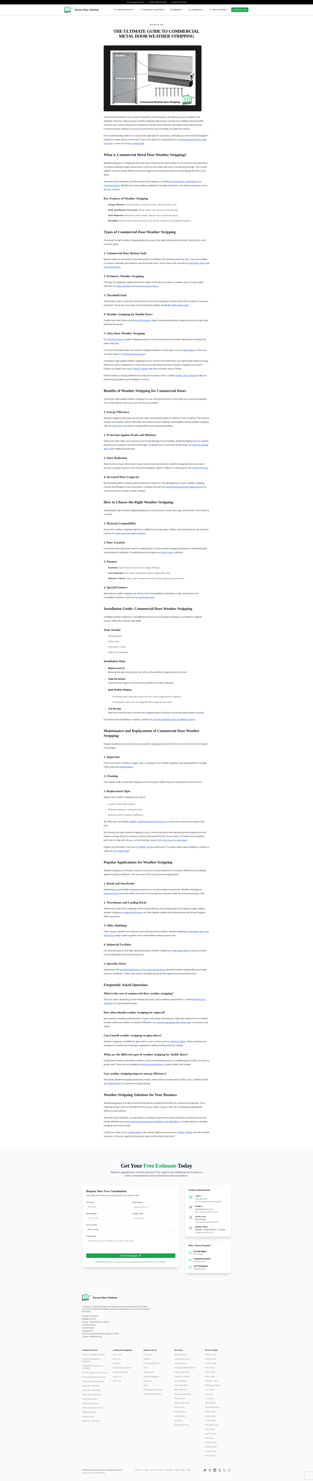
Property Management (151, 1376)
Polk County (209, 1438)
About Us (138, 1470)
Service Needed (91, 1225)
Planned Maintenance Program (92, 1408)
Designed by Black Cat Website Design (93, 1473)
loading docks (126, 767)
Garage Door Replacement (91, 1390)
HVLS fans (117, 426)
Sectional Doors (179, 1416)
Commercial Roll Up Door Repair (94, 1377)
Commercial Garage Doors (152, 10)
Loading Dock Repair (120, 1372)
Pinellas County (210, 1434)
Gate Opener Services (89, 1399)
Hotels (146, 1368)
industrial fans (114, 1083)
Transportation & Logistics (153, 1390)
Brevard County (210, 1359)
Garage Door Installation (90, 1386)
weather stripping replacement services (148, 821)
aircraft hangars (142, 320)
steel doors (191, 181)
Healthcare (147, 1359)
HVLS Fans (117, 1381)
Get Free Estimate (129, 1255)
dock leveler (167, 552)
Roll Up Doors (179, 1407)
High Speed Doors (180, 1390)
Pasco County (209, 1429)
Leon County (209, 1398)
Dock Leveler (117, 1354)
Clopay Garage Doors (181, 1372)
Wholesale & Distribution (152, 1394)
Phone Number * (92, 1214)
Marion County (210, 1403)
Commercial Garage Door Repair (93, 1354)
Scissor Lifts (117, 1376)
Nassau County (210, 1412)
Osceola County (210, 1420)
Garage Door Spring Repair (91, 1394)
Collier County (210, 1372)
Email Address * (138, 1202)
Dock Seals (117, 1363)
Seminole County (211, 1447)
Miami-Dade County (212, 1407)
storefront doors (112, 185)
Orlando (144, 368)
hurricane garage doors (147, 286)
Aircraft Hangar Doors (182, 1359)
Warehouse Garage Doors (91, 1421)
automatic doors (197, 263)
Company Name (137, 1214)
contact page (138, 143)
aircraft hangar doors (130, 969)
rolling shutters (123, 286)
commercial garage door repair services (184, 487)
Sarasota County (210, 1442)
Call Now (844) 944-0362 (158, 2)
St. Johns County (211, 1451)
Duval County (210, 1376)
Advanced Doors (180, 1354)
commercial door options (133, 354)
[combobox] (130, 1229)
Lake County (209, 1390)
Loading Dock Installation (122, 1368)
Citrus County (210, 1368)
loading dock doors (133, 912)
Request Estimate (239, 10)
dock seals (181, 840)
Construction (148, 1354)
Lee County (209, 1394)
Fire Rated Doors (180, 1381)
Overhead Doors (180, 1398)
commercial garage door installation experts (174, 719)
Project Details (91, 1236)
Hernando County (211, 1381)
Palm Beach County (212, 1425)
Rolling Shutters (180, 1412)
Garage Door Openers (181, 1376)
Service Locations (219, 10)
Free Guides (169, 1470)
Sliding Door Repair (89, 1412)
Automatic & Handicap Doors (184, 1368)
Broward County (211, 1363)
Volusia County (210, 1456)
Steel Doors (178, 1420)
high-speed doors (112, 267)
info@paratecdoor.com (204, 1209)
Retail (146, 1385)
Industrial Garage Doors (90, 1403)
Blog (183, 1470)
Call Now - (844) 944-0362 (92, 1337)
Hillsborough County (212, 1385)
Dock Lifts (116, 1359)
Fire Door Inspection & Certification (95, 1373)
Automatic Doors (180, 1363)
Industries (177, 10)
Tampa (136, 368)
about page (188, 350)
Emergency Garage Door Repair (93, 1381)
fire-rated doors (177, 181)
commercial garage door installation (146, 1121)
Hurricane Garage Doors (182, 1394)
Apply (177, 1470)
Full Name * (90, 1202)
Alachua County (210, 1354)
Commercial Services (124, 10)
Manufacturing (149, 1372)
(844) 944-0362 (201, 1199)
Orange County (210, 1416)
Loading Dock (196, 10)
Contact (146, 1470)
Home (189, 1470)
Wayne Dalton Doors (181, 1425)
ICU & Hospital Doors (151, 1363)
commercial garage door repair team (174, 1022)
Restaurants (147, 1381)
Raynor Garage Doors (181, 1403)
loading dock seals (180, 305)
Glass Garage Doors (181, 1385)
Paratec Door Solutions (186, 375)
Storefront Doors (88, 1416)
